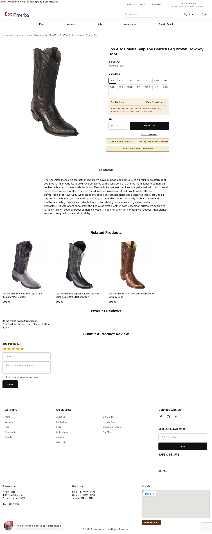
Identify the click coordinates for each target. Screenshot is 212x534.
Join (183, 446)
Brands (8, 437)
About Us (130, 4)
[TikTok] (176, 417)
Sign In (187, 14)
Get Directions (151, 522)
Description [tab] (106, 169)
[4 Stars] (18, 349)
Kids (7, 427)
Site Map (107, 432)
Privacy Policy (109, 422)
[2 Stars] (9, 349)
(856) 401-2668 (10, 504)
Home (5, 35)
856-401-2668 (189, 3)
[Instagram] (168, 416)
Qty (110, 119)
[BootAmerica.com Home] (17, 14)
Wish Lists (61, 442)
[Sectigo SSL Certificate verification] (167, 463)
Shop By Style (17, 35)
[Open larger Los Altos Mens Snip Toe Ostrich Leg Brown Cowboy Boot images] (55, 92)
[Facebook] (160, 416)
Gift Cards (108, 417)
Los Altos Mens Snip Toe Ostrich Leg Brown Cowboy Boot (71, 35)
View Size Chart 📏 (156, 102)
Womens (9, 422)
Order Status (62, 432)
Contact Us (155, 4)
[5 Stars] (22, 349)
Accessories (11, 432)
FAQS (58, 427)
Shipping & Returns (112, 427)
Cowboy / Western (34, 35)
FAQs (142, 4)
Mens (7, 417)
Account (60, 437)
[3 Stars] (13, 349)
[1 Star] (4, 349)
